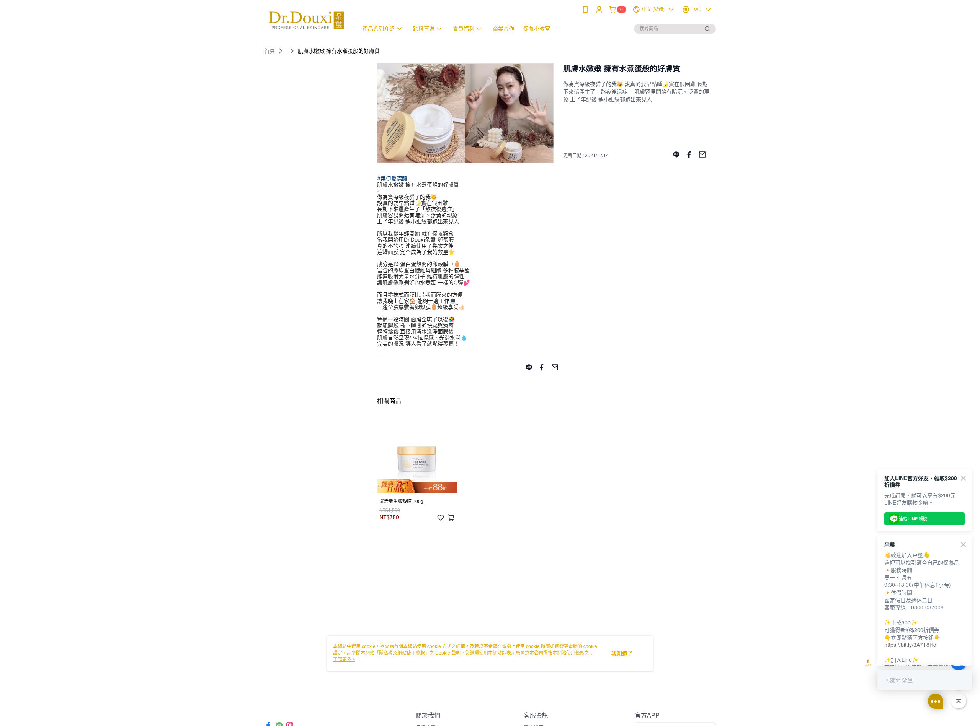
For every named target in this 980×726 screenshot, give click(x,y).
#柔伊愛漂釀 (392, 178)
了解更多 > (344, 659)
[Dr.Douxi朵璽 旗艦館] (306, 20)
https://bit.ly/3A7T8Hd (910, 644)
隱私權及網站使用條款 (402, 653)
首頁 (269, 51)
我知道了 (622, 653)
